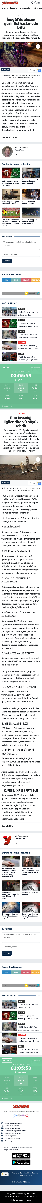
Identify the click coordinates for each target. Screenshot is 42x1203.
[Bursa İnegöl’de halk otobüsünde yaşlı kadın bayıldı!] (31, 173)
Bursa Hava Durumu (12, 1126)
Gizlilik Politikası (26, 1147)
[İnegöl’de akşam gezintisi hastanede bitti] (21, 54)
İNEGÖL (13, 9)
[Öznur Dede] (7, 840)
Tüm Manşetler (10, 1136)
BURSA (5, 9)
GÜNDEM (38, 9)
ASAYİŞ (21, 309)
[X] (19, 1116)
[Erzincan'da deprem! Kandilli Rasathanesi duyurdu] (11, 907)
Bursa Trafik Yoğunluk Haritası (15, 1131)
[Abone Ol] (39, 70)
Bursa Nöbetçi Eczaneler (14, 1123)
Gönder (6, 261)
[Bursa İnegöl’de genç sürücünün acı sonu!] (11, 195)
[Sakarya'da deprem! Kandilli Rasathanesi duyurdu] (31, 907)
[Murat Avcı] (7, 152)
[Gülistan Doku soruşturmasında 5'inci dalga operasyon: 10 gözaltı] (31, 862)
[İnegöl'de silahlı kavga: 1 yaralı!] (31, 195)
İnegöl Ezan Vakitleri (11, 1149)
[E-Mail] (16, 155)
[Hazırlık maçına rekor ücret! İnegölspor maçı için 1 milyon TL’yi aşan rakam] (11, 213)
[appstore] (21, 1156)
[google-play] (21, 1163)
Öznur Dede (8, 488)
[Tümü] (39, 303)
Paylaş (6, 70)
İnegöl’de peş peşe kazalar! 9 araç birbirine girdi (29, 221)
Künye (6, 1147)
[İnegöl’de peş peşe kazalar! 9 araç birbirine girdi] (31, 213)
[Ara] (35, 3)
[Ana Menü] (39, 3)
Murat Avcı (7, 75)
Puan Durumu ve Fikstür (13, 1133)
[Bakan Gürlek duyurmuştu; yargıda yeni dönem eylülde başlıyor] (11, 885)
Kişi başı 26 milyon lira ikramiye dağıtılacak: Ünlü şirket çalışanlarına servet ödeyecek (28, 358)
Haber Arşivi (9, 1141)
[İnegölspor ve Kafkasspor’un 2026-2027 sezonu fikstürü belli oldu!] (11, 173)
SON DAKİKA (25, 9)
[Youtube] (27, 1116)
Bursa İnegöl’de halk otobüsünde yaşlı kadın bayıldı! (30, 182)
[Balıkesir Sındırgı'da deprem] (31, 885)
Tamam (29, 1200)
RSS (6, 1174)
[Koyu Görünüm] (32, 3)
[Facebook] (15, 1116)
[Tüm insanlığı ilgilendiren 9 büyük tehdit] (21, 467)
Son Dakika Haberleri (12, 1138)
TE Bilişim (26, 1182)
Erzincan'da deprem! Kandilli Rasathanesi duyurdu (10, 916)
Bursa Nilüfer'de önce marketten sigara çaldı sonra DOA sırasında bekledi (28, 336)
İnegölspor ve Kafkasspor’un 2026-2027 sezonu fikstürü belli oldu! (29, 325)
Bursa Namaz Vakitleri (12, 1128)
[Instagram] (23, 1116)
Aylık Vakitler (8, 406)
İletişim (14, 1147)
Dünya (21, 353)
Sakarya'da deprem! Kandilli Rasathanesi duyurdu (30, 916)
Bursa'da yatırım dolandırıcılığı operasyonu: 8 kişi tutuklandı (28, 314)
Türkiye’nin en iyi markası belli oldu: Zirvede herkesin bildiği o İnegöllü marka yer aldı (29, 347)
